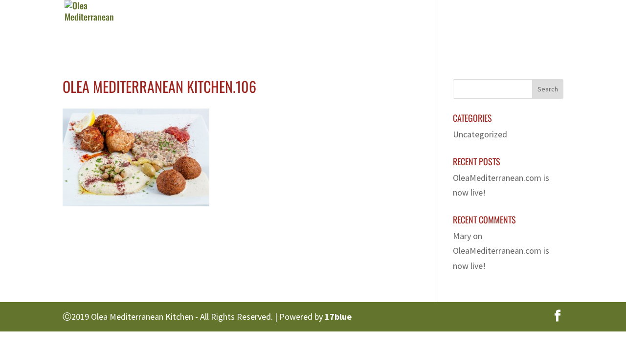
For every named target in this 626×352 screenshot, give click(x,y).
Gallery (409, 27)
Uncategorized (480, 134)
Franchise (463, 27)
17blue (338, 316)
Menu (353, 27)
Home (257, 27)
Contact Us (523, 27)
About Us (305, 27)
